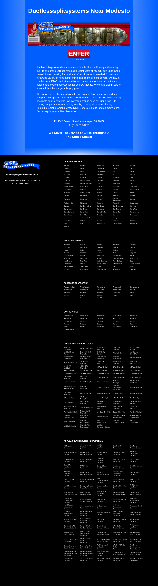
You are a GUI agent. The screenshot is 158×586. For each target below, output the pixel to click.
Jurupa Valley (68, 186)
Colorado (67, 247)
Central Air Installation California (67, 467)
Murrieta (99, 192)
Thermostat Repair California (136, 507)
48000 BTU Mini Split (84, 367)
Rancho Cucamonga (117, 199)
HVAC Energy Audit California (103, 513)
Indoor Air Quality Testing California (135, 513)
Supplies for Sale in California (86, 559)
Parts (115, 324)
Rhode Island (117, 264)
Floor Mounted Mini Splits (102, 358)
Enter (79, 54)
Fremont (116, 177)
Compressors (134, 287)
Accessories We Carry (76, 283)
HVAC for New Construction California (85, 533)
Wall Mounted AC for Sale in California (102, 547)
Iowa (131, 250)
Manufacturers (68, 316)
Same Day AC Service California (103, 473)
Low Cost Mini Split (103, 412)
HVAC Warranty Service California (86, 500)
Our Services (71, 312)
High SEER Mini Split (67, 377)
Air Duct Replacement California (117, 507)
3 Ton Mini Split (102, 371)
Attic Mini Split (118, 393)
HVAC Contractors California (136, 467)
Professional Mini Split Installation (69, 387)
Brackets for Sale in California (103, 559)
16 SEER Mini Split (70, 373)
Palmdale (67, 199)
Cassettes (116, 292)
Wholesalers (101, 316)
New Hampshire (118, 258)
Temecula (67, 218)
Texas (99, 266)
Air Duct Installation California (86, 507)
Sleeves (66, 295)
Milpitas (115, 189)
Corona (82, 171)
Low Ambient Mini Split (117, 402)
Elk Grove (100, 174)
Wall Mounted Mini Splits (68, 358)
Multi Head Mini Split (116, 382)
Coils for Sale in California (118, 559)
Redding (133, 199)
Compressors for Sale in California (135, 554)
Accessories (68, 290)
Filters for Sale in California (69, 559)
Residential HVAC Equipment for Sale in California (86, 553)
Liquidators (117, 316)
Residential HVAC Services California (119, 493)
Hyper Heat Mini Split (100, 402)
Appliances (117, 290)
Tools (115, 295)
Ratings (66, 324)
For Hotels (133, 327)
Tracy (115, 218)
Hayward (116, 180)
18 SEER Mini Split (86, 373)
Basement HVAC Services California (70, 527)
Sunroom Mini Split (136, 393)
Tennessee (84, 266)
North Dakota (117, 261)
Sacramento (134, 203)
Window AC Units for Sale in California (119, 547)
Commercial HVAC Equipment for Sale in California (70, 553)
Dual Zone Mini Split (83, 377)
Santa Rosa (68, 215)
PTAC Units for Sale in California (70, 540)
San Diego (100, 206)
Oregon (82, 264)
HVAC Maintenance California (70, 453)
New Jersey (134, 258)
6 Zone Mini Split (85, 382)
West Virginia (101, 269)
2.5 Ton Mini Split (86, 371)
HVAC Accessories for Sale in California (103, 553)
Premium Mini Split (136, 412)
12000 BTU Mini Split (84, 362)
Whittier (66, 227)
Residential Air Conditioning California (134, 453)
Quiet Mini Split (69, 403)
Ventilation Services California (70, 520)
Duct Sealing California (101, 520)
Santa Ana (133, 209)
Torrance (100, 218)
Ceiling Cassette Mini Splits (85, 358)
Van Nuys (100, 221)
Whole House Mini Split (84, 398)
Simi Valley (84, 215)
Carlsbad (67, 168)
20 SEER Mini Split (103, 373)
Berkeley (116, 165)
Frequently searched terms (79, 343)
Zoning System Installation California (85, 520)
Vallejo (82, 221)
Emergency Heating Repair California (87, 487)
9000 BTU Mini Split (70, 362)
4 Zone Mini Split (135, 377)
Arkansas (116, 245)
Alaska (82, 245)
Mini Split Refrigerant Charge (103, 426)
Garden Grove (85, 180)
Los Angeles (68, 189)
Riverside (100, 203)
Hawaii (66, 250)
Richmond (83, 203)
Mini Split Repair (135, 358)
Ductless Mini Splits (86, 348)
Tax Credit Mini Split (70, 412)
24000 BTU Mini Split (117, 362)
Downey (132, 171)
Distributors (84, 316)
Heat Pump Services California (136, 447)
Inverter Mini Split (102, 398)
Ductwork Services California (119, 520)
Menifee (83, 189)
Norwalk (132, 192)
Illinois (99, 250)
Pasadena (83, 199)
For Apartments (69, 329)
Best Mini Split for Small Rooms (119, 417)
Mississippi (117, 255)
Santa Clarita (101, 212)
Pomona (99, 199)
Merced (99, 189)
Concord (67, 171)
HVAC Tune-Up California (69, 480)
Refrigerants (101, 287)
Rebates (83, 324)
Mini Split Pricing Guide (84, 421)
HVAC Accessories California (119, 500)
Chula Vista (101, 168)
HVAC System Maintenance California (68, 507)
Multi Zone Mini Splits (116, 348)
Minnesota (100, 255)
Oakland (66, 195)
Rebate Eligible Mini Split (85, 412)
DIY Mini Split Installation (134, 382)
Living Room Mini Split (68, 393)
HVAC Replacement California (87, 480)
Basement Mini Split (103, 393)
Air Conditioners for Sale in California (103, 540)
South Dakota (68, 266)
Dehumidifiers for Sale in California (135, 540)
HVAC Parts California (101, 500)
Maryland (133, 253)
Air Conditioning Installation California (85, 447)
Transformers (84, 287)
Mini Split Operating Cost (69, 417)
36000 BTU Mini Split (67, 367)
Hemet (132, 180)
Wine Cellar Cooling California (119, 527)
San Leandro (68, 209)
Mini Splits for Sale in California (119, 533)
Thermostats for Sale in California (119, 554)
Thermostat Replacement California (68, 513)
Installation (100, 327)
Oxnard (132, 195)
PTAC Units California (84, 467)
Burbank (132, 165)
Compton (133, 168)
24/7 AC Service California (135, 460)
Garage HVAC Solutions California (86, 527)
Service (82, 327)
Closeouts (83, 318)
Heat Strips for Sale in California (136, 559)
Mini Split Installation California (100, 447)
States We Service (73, 241)
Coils (131, 295)
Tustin (132, 218)
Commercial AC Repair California (135, 493)
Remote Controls (69, 287)
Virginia (66, 269)
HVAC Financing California (118, 480)
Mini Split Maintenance (117, 358)
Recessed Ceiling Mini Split (70, 407)
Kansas (66, 253)
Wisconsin (116, 269)
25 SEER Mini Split (136, 373)
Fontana (83, 177)
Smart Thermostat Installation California (86, 513)
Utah (114, 266)
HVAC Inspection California (86, 460)
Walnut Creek (101, 224)
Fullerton (67, 180)
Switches (100, 292)
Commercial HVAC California (119, 453)
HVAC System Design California (86, 493)
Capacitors (100, 290)
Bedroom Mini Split (136, 387)
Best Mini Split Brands (101, 353)
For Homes (117, 327)
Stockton (116, 215)
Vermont (132, 266)
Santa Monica (134, 212)
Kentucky (83, 253)
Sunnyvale (133, 215)
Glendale (100, 180)
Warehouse (68, 321)
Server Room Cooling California (103, 527)
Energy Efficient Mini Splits (85, 353)
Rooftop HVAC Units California (69, 533)
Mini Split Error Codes (134, 421)
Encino (115, 174)
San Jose (133, 206)
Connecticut (84, 247)
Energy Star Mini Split (134, 407)
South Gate (100, 215)
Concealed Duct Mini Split (135, 402)
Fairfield (66, 177)
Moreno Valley (85, 192)
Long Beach (134, 186)
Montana (67, 258)
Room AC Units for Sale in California (86, 547)
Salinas (66, 206)
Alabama (67, 245)
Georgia (132, 247)
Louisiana (100, 253)
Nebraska (83, 258)
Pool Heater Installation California (134, 527)
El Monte (83, 174)
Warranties (133, 316)
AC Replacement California (69, 460)
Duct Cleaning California (134, 473)
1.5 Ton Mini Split (135, 367)
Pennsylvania (101, 264)
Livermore (116, 186)
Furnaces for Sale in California (120, 540)
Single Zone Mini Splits (101, 348)
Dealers (132, 321)
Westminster (134, 224)
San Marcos (84, 209)
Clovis (115, 168)
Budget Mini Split (119, 412)
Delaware (100, 247)
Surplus (99, 324)
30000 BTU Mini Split (133, 362)
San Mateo (100, 209)
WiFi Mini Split (118, 398)
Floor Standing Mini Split (118, 407)
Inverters (133, 290)
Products (100, 321)
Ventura (115, 221)
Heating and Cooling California (119, 467)
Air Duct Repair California (102, 507)
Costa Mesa (101, 171)
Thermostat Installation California (100, 460)
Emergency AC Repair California (86, 453)
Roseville (116, 203)
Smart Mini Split (135, 398)
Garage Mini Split (86, 393)
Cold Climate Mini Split (84, 402)
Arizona (99, 245)
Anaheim (67, 165)
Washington (84, 269)
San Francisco (118, 206)
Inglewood (116, 183)
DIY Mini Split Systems (134, 348)
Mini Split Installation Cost (85, 387)
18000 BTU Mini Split (100, 362)
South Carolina (135, 264)
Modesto (67, 192)
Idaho (82, 250)
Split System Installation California (134, 487)
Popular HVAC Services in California (83, 441)
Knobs (82, 298)
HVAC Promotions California (70, 487)
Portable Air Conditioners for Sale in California (135, 547)
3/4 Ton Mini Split (102, 367)
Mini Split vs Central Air (134, 353)
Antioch (82, 165)
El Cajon (67, 174)
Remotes (100, 295)
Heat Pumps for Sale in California (135, 533)
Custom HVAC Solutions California (103, 533)
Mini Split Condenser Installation (117, 387)
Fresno (132, 177)
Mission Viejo (134, 189)
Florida (115, 247)
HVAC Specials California (135, 480)
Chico (82, 168)
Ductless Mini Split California (119, 487)
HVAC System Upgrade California (70, 493)
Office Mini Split (69, 398)
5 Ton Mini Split (135, 371)
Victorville (133, 221)
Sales (132, 324)
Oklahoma (67, 264)
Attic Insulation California (134, 520)
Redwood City (68, 203)
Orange (115, 195)
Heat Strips (100, 298)
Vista (82, 224)
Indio (98, 183)
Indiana (115, 250)
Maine (115, 253)
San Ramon (117, 209)
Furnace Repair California (102, 453)
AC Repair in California (68, 447)
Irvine (131, 183)
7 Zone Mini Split (102, 382)
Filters (132, 292)
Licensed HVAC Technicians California (118, 473)
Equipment (67, 318)
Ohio (131, 261)
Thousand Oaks (85, 218)
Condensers (84, 290)
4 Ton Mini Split (118, 371)
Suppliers (133, 318)
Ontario (99, 195)
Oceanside (84, 195)
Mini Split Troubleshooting (118, 421)
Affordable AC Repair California (86, 473)
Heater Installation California (103, 487)
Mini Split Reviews (70, 421)
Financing (116, 318)
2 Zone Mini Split (102, 377)
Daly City (116, 171)
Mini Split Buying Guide (101, 421)
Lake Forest (84, 186)
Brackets (83, 292)
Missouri (132, 255)
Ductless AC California (117, 447)
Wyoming (133, 269)
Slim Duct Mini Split (86, 407)
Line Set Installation (103, 387)
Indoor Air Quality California (119, 460)
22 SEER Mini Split (119, 373)
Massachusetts (69, 255)
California (133, 245)
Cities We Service (73, 162)
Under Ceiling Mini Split (101, 407)
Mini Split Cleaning (70, 426)
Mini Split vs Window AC (84, 417)
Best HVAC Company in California (68, 473)
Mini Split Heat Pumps (69, 353)
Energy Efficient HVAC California (102, 467)
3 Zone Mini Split (118, 377)
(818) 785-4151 (80, 125)
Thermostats (117, 287)
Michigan (83, 255)
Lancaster (100, 186)
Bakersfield (100, 165)
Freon (66, 298)
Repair (66, 327)
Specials (83, 321)
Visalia (66, 224)
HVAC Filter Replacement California (134, 500)
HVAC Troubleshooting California (102, 480)
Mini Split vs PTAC (103, 417)
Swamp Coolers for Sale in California (70, 547)
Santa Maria (117, 212)
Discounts (100, 318)
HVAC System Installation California (101, 493)
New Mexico (68, 261)
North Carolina (102, 261)
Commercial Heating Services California (69, 500)
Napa (115, 192)
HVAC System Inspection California (118, 513)
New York (83, 261)
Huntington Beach (86, 183)
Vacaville (67, 221)
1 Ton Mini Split (118, 367)
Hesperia (67, 183)
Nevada (99, 258)
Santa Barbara (69, 212)
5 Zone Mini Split (69, 382)
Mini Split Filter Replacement (85, 426)
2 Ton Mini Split (69, 371)
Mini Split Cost (118, 353)
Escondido (133, 174)
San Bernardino (85, 206)
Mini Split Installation (67, 348)
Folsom (99, 177)
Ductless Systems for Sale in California (86, 540)
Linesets (83, 295)
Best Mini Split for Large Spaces (135, 417)
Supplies (67, 292)
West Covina (117, 224)
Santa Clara (84, 212)
